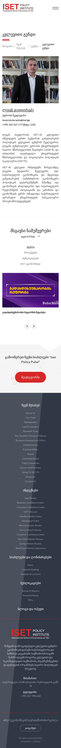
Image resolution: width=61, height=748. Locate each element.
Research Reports (30, 590)
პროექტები (30, 252)
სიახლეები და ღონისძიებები (31, 557)
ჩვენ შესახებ (21, 46)
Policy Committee (30, 463)
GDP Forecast (30, 511)
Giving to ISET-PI (30, 472)
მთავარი (7, 46)
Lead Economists (30, 426)
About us (30, 413)
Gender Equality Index (30, 516)
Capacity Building (30, 569)
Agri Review (30, 498)
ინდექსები (30, 490)
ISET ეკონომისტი (30, 263)
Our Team (31, 417)
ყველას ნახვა (28, 236)
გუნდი (34, 46)
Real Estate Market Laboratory (31, 548)
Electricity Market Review (30, 539)
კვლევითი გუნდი (48, 46)
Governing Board (30, 458)
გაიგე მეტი (30, 728)
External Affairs (30, 449)
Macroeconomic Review (30, 525)
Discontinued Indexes (30, 530)
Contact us (30, 481)
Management (30, 422)
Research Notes (30, 595)
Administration (30, 445)
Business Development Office (30, 440)
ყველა (30, 246)
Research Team (30, 431)
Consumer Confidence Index (30, 507)
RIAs (30, 600)
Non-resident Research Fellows (30, 435)
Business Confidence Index (30, 502)
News (30, 565)
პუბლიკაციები (30, 258)
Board (30, 454)
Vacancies (31, 476)
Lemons (37, 741)
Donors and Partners (30, 467)
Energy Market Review (31, 543)
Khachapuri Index (30, 520)
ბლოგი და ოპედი (31, 609)
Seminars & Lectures (30, 574)
